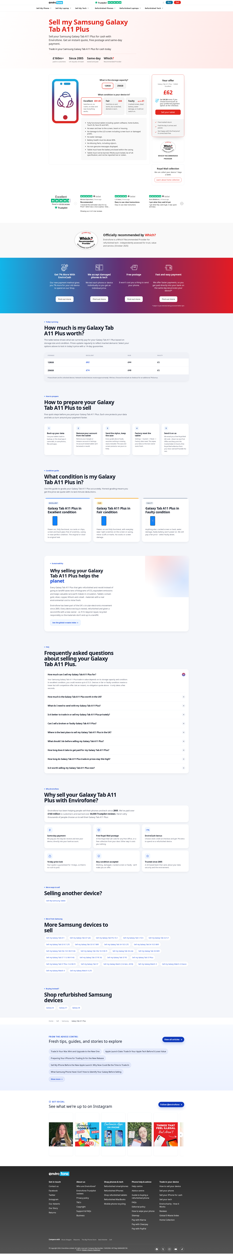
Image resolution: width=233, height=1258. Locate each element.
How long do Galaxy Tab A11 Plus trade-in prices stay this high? (116, 759)
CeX (110, 1240)
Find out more (64, 299)
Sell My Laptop (62, 8)
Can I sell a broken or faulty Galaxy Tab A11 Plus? (116, 723)
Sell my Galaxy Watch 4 (55, 970)
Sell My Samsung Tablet (55, 901)
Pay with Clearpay (140, 1224)
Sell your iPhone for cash (170, 1195)
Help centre (137, 1186)
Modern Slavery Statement (91, 1250)
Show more (57, 1079)
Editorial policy (138, 1206)
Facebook (53, 1190)
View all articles (173, 1039)
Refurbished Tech (153, 8)
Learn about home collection (168, 180)
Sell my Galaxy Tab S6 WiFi (149, 951)
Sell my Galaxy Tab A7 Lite (80, 938)
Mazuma (76, 1240)
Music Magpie (66, 1240)
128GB (108, 85)
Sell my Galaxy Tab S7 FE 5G (91, 957)
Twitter (52, 1195)
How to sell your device (170, 1186)
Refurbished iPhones (113, 1190)
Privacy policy (82, 1198)
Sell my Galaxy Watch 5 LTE (81, 970)
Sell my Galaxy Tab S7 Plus (142, 957)
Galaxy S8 (76, 1008)
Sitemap (135, 1215)
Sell (177, 2)
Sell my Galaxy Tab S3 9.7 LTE (58, 944)
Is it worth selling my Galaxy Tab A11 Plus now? (116, 768)
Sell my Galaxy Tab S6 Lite (123, 951)
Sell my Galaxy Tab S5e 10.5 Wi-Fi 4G (60, 951)
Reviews (163, 1211)
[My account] (163, 2)
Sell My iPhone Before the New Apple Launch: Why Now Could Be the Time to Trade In (90, 1065)
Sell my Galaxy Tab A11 (55, 938)
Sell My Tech (81, 8)
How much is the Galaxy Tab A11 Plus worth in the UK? (116, 696)
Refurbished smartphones (116, 1186)
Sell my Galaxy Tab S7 (89, 964)
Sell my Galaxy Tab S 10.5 (133, 938)
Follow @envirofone (171, 1104)
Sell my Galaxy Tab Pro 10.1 (107, 938)
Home (51, 1021)
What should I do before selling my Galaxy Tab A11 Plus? (116, 741)
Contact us (54, 1186)
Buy (169, 2)
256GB (120, 85)
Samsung (65, 1021)
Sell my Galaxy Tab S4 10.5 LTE (116, 944)
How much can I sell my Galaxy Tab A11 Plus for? (116, 674)
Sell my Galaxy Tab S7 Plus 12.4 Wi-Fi (61, 964)
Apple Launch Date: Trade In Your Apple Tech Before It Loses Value (135, 1051)
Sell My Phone (42, 8)
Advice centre (138, 1190)
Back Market (102, 1240)
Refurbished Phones (104, 8)
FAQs (134, 1202)
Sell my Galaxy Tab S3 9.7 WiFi (87, 944)
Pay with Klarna (139, 1220)
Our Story (53, 1208)
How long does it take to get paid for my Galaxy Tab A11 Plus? (116, 750)
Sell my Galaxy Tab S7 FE (117, 957)
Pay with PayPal (139, 1228)
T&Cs (78, 1202)
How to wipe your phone (143, 1211)
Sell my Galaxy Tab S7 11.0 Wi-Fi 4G (60, 957)
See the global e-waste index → (65, 622)
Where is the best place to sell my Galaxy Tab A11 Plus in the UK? (116, 732)
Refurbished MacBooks (114, 1199)
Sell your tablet (168, 112)
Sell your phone (166, 1190)
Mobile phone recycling (115, 1203)
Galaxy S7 (63, 1008)
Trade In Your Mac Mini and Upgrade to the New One (75, 1051)
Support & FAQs (83, 1211)
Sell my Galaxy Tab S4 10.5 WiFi (146, 944)
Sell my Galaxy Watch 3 (147, 964)
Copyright (81, 1206)
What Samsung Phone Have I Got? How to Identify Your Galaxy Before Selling (86, 1072)
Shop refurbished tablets (115, 1195)
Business (80, 1215)
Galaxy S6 (50, 1008)
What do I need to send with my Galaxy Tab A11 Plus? (116, 705)
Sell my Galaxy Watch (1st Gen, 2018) (118, 964)
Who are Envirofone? (86, 1186)
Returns (52, 1212)
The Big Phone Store (89, 1240)
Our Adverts (54, 1203)
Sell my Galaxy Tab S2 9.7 (159, 938)
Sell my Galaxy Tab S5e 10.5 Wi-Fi (94, 951)
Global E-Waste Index (169, 1215)
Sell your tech (165, 1199)
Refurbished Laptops (129, 8)
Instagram (53, 1199)
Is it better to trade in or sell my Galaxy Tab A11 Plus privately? (116, 714)
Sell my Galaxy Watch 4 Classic (174, 964)
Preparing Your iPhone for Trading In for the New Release (77, 1058)
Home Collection (167, 1220)
